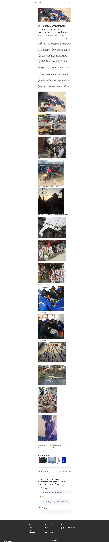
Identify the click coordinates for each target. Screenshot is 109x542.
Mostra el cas (47, 529)
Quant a (30, 527)
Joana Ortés (43, 507)
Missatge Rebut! (36, 2)
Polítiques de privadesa (49, 532)
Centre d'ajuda (31, 530)
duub (41, 487)
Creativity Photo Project (50, 35)
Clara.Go (43, 496)
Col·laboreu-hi (47, 530)
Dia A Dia (56, 35)
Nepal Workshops (62, 35)
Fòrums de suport (32, 532)
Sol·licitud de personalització (34, 533)
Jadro (50, 540)
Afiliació (46, 527)
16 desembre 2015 (44, 488)
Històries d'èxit (31, 529)
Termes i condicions (48, 533)
